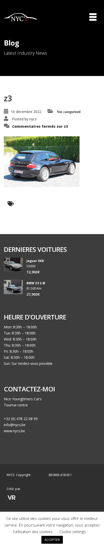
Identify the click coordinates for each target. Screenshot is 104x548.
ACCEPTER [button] (52, 539)
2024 (39, 475)
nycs (33, 119)
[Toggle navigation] (93, 17)
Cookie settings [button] (73, 531)
